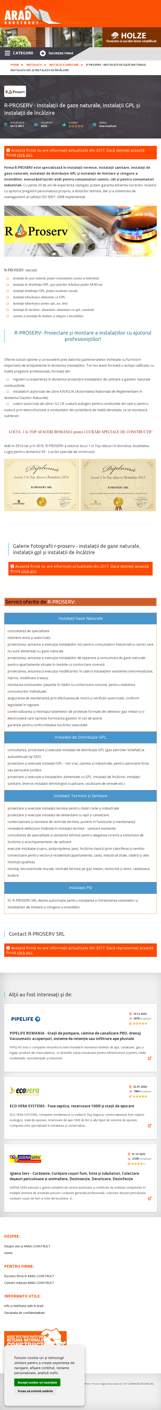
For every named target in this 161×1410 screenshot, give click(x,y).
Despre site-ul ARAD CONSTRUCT (27, 1246)
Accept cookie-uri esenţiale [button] (37, 1382)
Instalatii (34, 65)
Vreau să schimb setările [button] (35, 1391)
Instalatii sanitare (64, 65)
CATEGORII (23, 53)
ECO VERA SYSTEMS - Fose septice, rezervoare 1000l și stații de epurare (72, 1106)
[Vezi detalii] (149, 1058)
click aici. (25, 154)
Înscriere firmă (61, 53)
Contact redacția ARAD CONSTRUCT (29, 1283)
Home (14, 65)
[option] (80, 37)
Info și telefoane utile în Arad (23, 1306)
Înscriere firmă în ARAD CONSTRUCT (29, 1276)
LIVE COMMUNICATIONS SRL (138, 1383)
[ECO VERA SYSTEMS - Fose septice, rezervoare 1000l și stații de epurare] (25, 1091)
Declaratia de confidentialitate (24, 1313)
